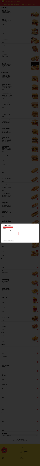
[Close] (37, 224)
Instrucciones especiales (7, 230)
